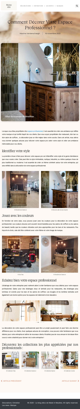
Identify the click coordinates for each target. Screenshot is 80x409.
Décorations (25, 6)
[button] (9, 6)
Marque (60, 6)
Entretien (38, 6)
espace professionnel (35, 131)
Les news (50, 6)
